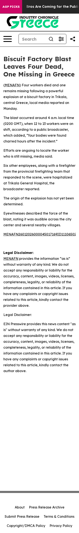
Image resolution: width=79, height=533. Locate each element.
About (20, 507)
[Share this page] (73, 39)
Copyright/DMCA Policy (26, 526)
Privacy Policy (61, 526)
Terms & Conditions (59, 516)
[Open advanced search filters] (61, 39)
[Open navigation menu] (7, 39)
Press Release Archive (46, 507)
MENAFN (12, 85)
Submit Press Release (22, 516)
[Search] (51, 39)
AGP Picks (11, 7)
